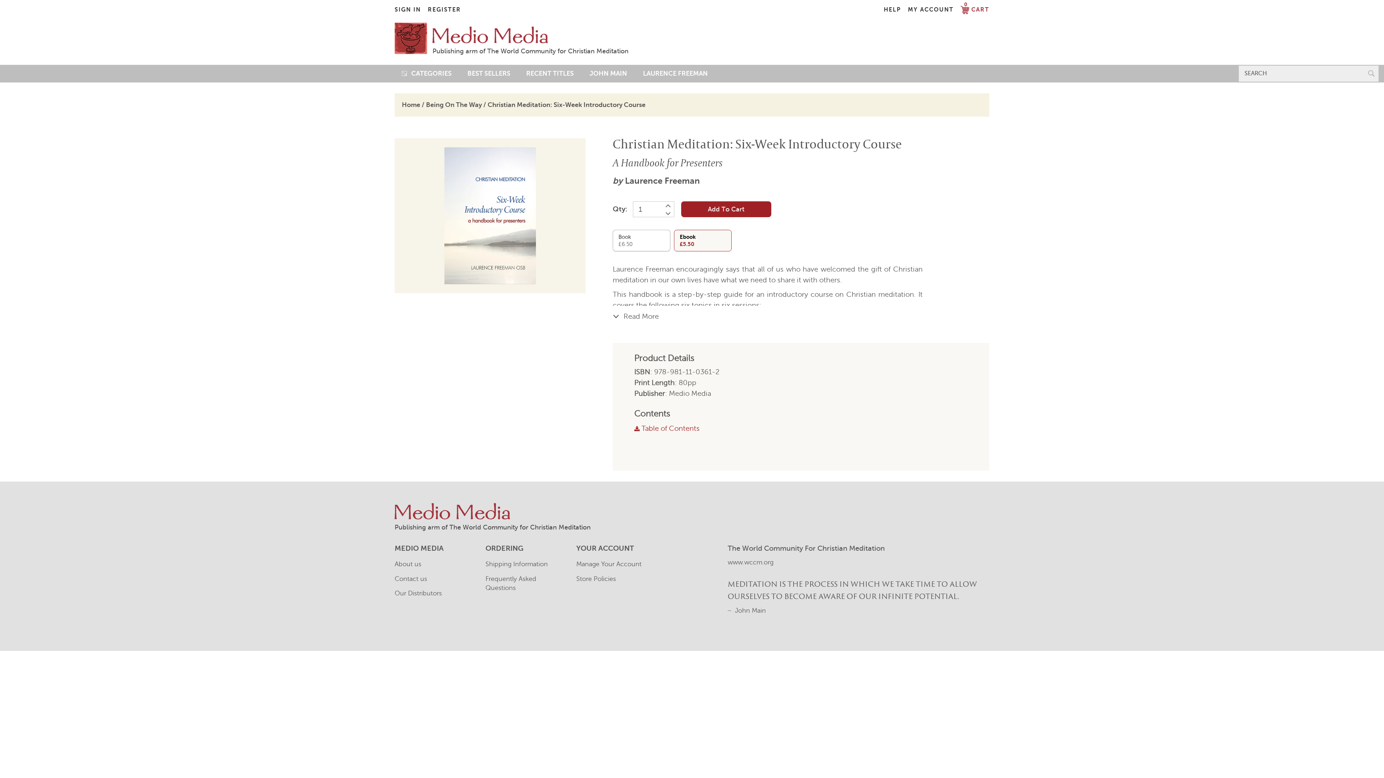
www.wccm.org (750, 562)
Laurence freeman (675, 73)
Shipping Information (516, 564)
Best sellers (488, 73)
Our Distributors (418, 593)
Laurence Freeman (662, 181)
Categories (429, 73)
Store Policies (596, 578)
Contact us (411, 578)
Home (411, 104)
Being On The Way (454, 104)
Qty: (620, 209)
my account (931, 9)
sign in (408, 9)
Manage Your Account (609, 564)
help (892, 9)
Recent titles (550, 73)
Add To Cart (726, 209)
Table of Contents (671, 428)
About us (408, 564)
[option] (490, 215)
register (444, 9)
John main (608, 73)
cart (976, 9)
